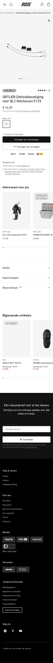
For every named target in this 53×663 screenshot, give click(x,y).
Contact (5, 476)
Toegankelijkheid (9, 604)
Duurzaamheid (8, 513)
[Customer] (43, 4)
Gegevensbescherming (11, 596)
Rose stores (7, 505)
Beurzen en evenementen (12, 509)
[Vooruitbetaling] (36, 539)
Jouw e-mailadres (9, 424)
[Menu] (5, 4)
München (23, 169)
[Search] (11, 4)
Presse (5, 517)
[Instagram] (5, 630)
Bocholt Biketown (23, 166)
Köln (43, 169)
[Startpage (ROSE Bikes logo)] (26, 4)
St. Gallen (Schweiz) (12, 174)
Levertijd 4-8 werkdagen (14, 134)
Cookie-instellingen (10, 600)
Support (6, 480)
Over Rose (6, 501)
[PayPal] (9, 539)
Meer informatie (9, 551)
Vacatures (6, 521)
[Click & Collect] (22, 569)
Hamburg (31, 169)
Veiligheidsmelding (10, 484)
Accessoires (9, 13)
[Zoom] (48, 20)
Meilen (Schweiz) (36, 171)
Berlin (38, 169)
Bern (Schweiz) (23, 171)
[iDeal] (9, 546)
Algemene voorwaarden (12, 591)
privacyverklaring (30, 447)
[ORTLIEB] (9, 90)
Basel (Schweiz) (11, 171)
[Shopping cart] (48, 4)
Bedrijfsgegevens (9, 587)
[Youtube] (20, 630)
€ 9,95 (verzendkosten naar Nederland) (27, 111)
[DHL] (9, 569)
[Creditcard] (22, 539)
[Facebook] (12, 630)
